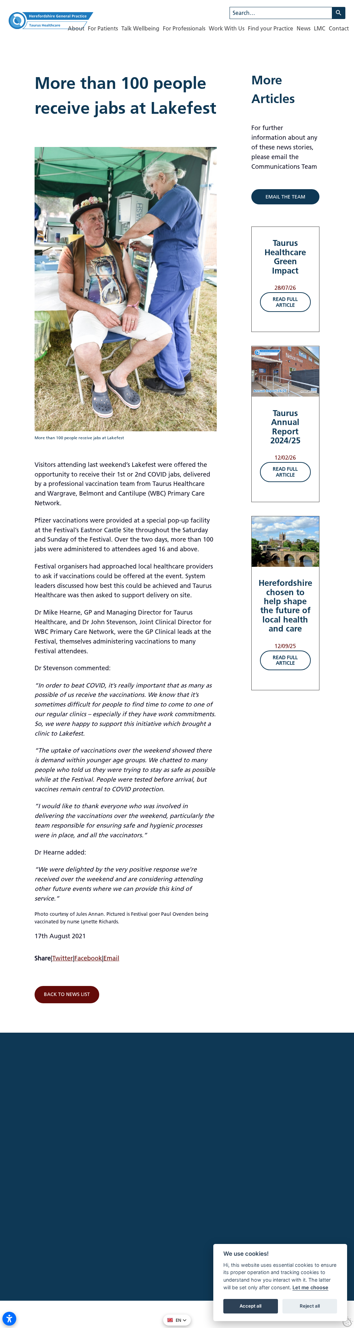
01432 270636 (95, 1233)
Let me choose (310, 1287)
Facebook (88, 958)
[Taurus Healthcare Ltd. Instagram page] (45, 1206)
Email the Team (285, 197)
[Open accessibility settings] (9, 1319)
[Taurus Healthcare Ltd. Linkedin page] (58, 1206)
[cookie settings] (348, 1322)
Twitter (62, 958)
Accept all (250, 1306)
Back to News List (67, 994)
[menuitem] (76, 28)
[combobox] (281, 13)
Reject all (310, 1306)
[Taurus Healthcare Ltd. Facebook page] (32, 1206)
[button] (177, 1320)
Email (111, 958)
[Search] (338, 13)
